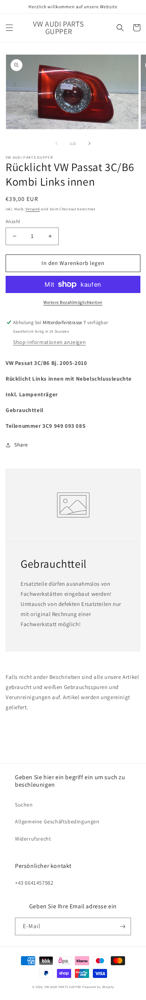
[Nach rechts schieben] (89, 143)
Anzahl (13, 221)
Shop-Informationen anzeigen (49, 342)
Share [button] (21, 444)
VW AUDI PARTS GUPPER (63, 987)
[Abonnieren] (122, 926)
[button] (9, 27)
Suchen (24, 804)
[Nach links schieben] (56, 143)
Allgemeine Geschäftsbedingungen (57, 821)
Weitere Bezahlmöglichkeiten (73, 302)
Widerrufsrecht (33, 838)
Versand (32, 209)
